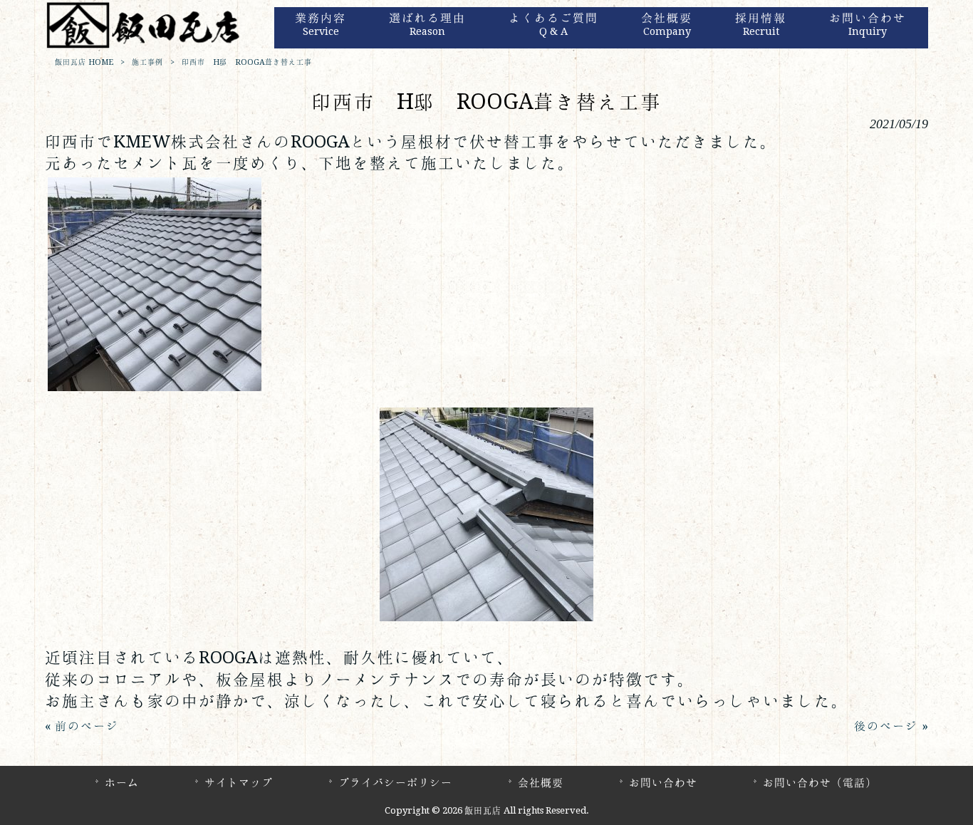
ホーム (122, 782)
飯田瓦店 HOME (84, 62)
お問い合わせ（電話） (820, 782)
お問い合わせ (663, 782)
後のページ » (891, 726)
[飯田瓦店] (145, 45)
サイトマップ (238, 782)
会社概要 (540, 782)
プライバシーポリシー (395, 782)
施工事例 (147, 62)
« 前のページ (82, 726)
